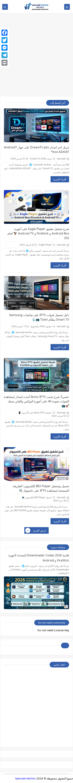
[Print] (4, 62)
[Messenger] (4, 47)
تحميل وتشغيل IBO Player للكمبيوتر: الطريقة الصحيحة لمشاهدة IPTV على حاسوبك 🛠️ (41, 488)
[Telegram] (4, 55)
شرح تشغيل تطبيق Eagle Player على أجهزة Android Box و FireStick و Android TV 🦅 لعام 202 (38, 233)
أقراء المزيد (59, 179)
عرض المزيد (39, 530)
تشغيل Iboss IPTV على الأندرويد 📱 (35, 412)
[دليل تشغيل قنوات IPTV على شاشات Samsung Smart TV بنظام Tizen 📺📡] (36, 293)
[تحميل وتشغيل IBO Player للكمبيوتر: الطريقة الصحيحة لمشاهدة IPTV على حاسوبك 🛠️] (36, 464)
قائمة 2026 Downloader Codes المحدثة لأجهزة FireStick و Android (38, 557)
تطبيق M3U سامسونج (41, 326)
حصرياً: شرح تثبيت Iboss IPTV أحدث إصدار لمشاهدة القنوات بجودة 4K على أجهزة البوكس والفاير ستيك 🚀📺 (36, 401)
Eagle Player (45, 244)
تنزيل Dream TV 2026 (41, 158)
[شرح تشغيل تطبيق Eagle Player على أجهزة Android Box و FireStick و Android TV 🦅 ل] (36, 207)
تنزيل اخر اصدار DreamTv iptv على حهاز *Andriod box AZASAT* (36, 149)
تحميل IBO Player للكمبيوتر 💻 (37, 497)
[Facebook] (4, 32)
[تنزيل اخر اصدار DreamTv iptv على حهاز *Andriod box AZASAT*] (36, 125)
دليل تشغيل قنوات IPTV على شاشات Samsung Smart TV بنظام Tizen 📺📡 (39, 317)
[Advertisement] (36, 56)
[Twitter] (4, 40)
